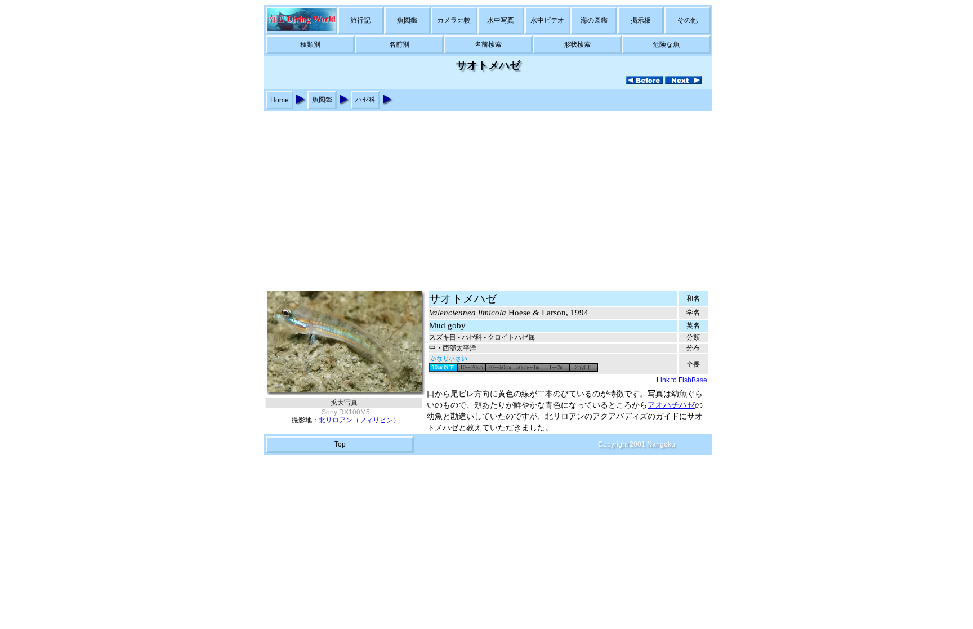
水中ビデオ (547, 20)
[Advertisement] (486, 195)
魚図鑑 (407, 20)
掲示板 (641, 20)
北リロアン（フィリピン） (359, 420)
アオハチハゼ (671, 405)
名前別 (399, 44)
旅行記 (360, 20)
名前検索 (488, 44)
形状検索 (577, 44)
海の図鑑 (594, 20)
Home (279, 100)
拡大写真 (344, 403)
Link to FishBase (682, 380)
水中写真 (500, 20)
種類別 (310, 44)
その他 (687, 20)
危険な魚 (666, 44)
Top (340, 444)
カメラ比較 (454, 20)
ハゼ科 (365, 100)
